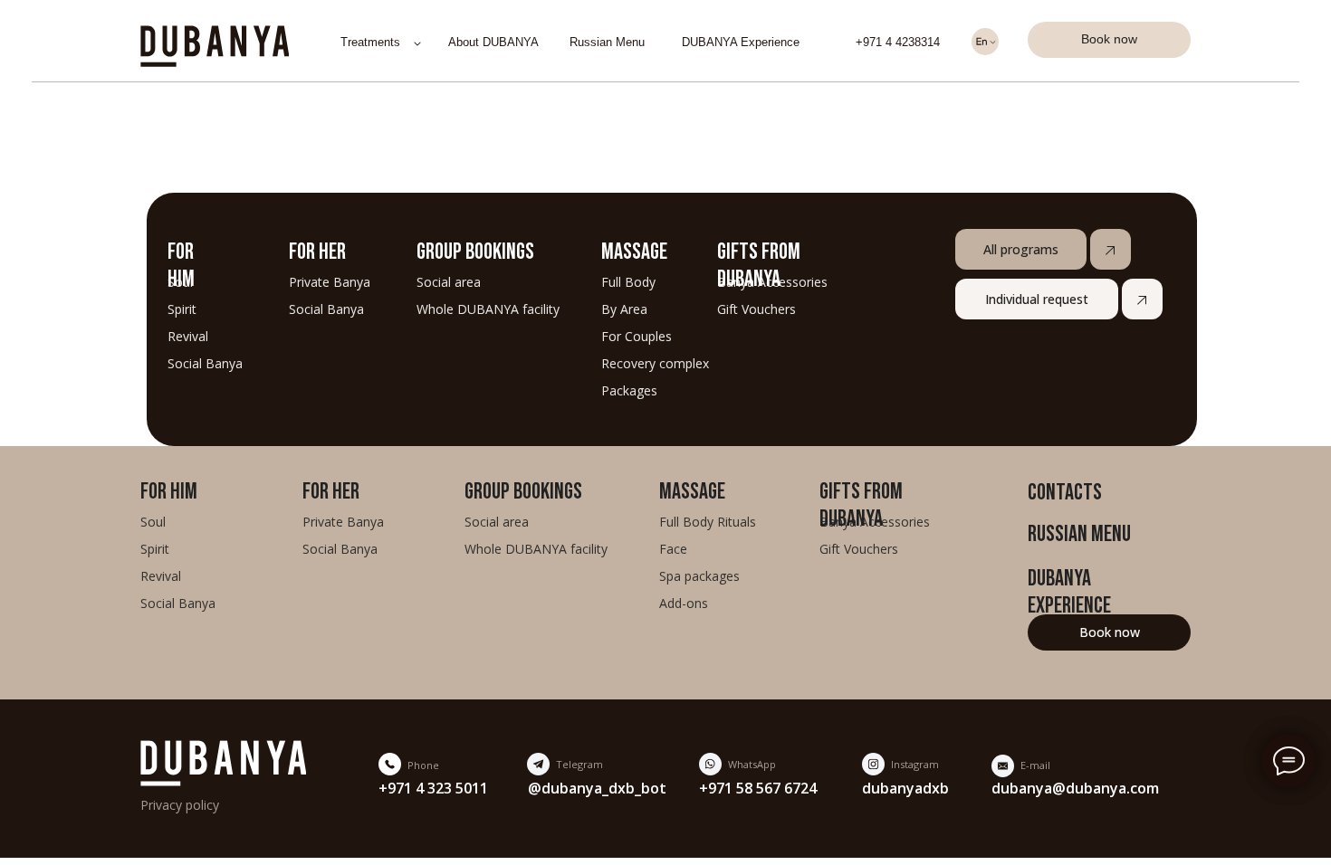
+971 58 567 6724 (758, 788)
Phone (423, 765)
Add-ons (683, 603)
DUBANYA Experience (741, 42)
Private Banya (329, 281)
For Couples (636, 336)
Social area (449, 281)
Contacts (1065, 491)
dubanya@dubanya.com (1075, 788)
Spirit (182, 309)
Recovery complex (655, 363)
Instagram (915, 764)
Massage (634, 250)
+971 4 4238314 (898, 42)
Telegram (579, 764)
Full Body (628, 281)
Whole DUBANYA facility (488, 309)
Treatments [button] (370, 42)
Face (673, 548)
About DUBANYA (493, 42)
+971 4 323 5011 (433, 788)
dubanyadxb (905, 788)
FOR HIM (168, 490)
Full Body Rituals (707, 521)
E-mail (1035, 765)
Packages (629, 390)
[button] (1109, 40)
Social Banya (326, 309)
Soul (153, 521)
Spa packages (699, 576)
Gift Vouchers (756, 309)
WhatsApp (752, 764)
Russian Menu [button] (607, 42)
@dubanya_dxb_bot (597, 788)
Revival (188, 336)
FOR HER (317, 250)
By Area (624, 309)
